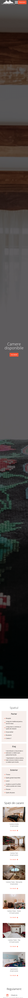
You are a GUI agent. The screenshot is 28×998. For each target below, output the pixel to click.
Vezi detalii (14, 355)
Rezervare (22, 2)
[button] (14, 830)
